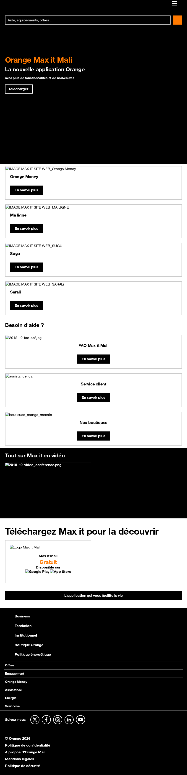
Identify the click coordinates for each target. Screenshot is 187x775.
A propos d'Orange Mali (25, 752)
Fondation (23, 625)
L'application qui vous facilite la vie (93, 595)
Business (22, 616)
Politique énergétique (33, 654)
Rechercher (177, 20)
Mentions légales (19, 759)
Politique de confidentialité (27, 745)
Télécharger (18, 89)
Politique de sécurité (22, 766)
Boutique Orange (29, 644)
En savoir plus (26, 190)
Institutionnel (26, 635)
